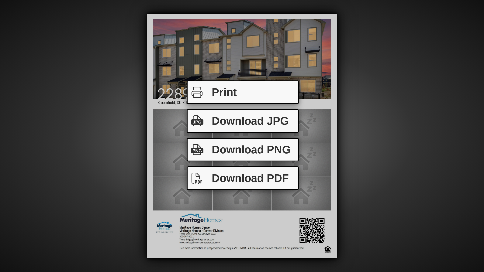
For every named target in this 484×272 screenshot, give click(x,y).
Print (224, 92)
